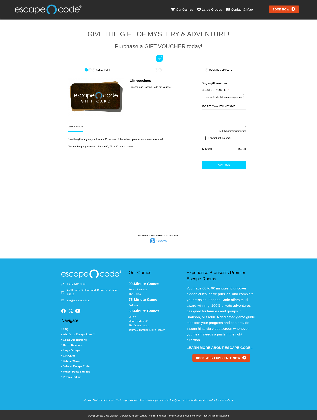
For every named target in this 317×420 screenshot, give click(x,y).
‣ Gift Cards (68, 355)
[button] (284, 9)
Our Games (184, 9)
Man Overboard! (138, 321)
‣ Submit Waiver (71, 361)
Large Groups (211, 9)
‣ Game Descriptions (74, 339)
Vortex (132, 316)
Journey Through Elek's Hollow (147, 329)
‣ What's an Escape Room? (78, 334)
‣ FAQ (64, 329)
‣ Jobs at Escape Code (75, 366)
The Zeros (135, 293)
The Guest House (139, 325)
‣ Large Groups (70, 350)
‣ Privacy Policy (71, 376)
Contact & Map (241, 9)
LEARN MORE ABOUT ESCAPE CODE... (220, 348)
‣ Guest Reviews (71, 345)
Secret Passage (138, 289)
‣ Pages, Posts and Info (75, 371)
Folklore (133, 305)
